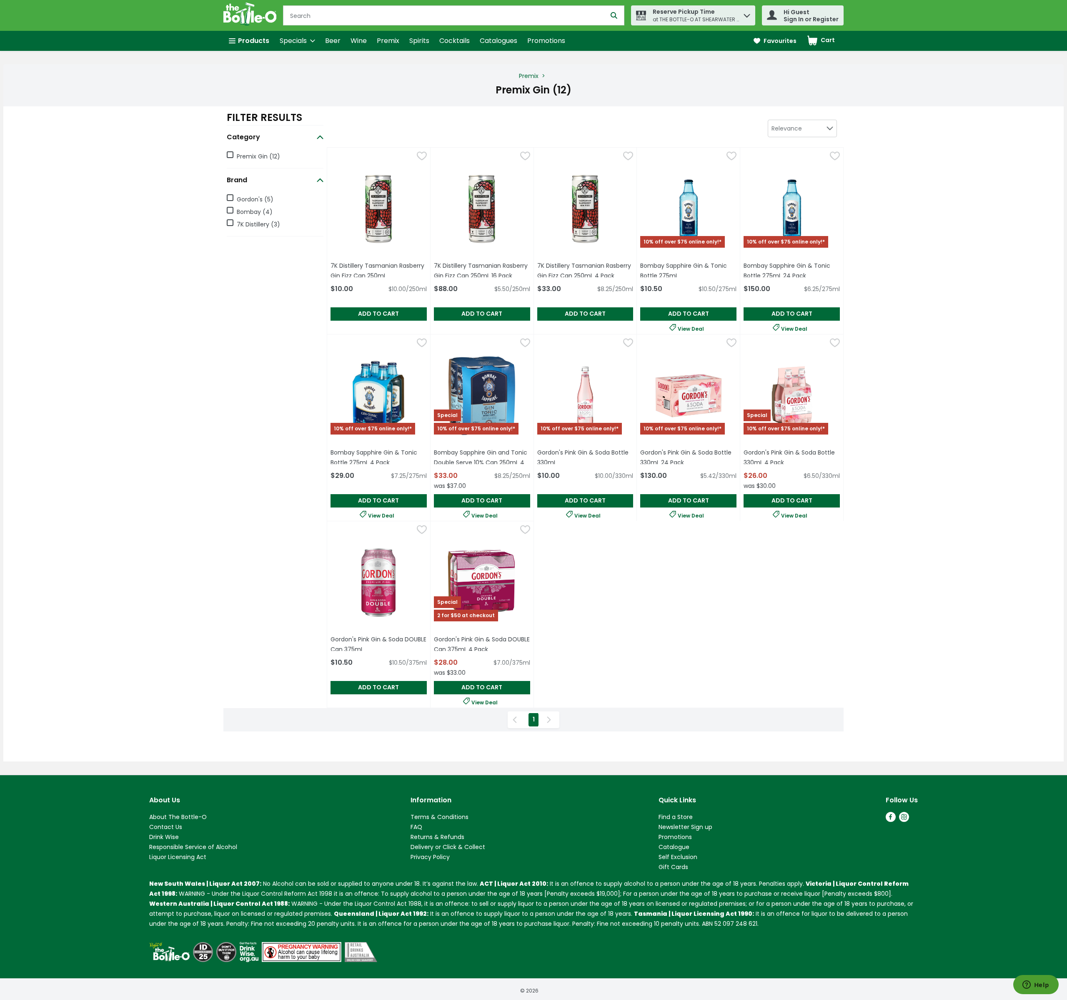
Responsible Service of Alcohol (193, 847)
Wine (359, 40)
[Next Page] (550, 719)
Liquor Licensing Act (177, 857)
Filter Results (264, 117)
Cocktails (454, 40)
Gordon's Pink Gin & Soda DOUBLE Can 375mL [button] (379, 644)
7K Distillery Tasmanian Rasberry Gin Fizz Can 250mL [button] (379, 270)
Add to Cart (378, 313)
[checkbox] (422, 157)
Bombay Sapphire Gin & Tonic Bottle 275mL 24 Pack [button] (792, 270)
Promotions (546, 40)
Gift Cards (673, 867)
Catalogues (498, 40)
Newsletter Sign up (685, 827)
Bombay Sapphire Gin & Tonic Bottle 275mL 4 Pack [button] (379, 457)
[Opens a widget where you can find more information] (1036, 985)
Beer (333, 40)
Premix (388, 40)
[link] (775, 41)
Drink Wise (164, 837)
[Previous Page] (516, 719)
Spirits (419, 40)
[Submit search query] (614, 15)
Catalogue (674, 847)
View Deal (691, 328)
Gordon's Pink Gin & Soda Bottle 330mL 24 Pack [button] (688, 457)
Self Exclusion (678, 857)
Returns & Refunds (437, 837)
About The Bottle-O (178, 817)
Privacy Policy (430, 857)
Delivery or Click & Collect (448, 847)
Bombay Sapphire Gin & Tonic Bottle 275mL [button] (688, 270)
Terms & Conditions (439, 817)
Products (253, 40)
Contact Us (165, 827)
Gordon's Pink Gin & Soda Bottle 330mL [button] (584, 457)
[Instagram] (904, 819)
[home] (251, 15)
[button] (747, 14)
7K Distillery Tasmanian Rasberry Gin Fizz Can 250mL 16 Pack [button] (482, 270)
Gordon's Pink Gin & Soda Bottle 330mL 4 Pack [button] (792, 457)
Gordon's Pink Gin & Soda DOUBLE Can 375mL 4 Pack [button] (482, 644)
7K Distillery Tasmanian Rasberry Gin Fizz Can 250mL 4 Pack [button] (585, 270)
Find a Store (676, 817)
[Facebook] (891, 819)
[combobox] (802, 128)
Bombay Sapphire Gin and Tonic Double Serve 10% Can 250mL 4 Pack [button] (480, 462)
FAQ (416, 827)
